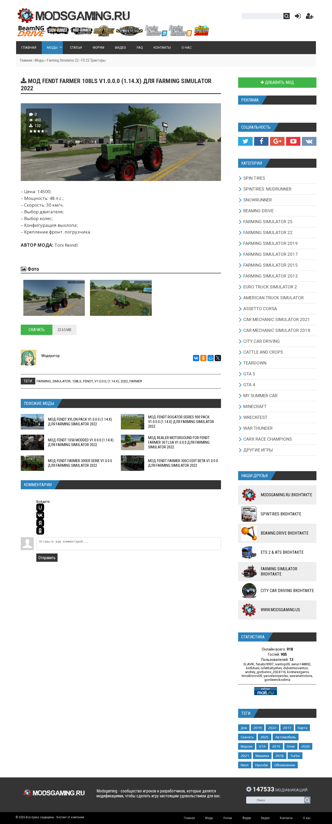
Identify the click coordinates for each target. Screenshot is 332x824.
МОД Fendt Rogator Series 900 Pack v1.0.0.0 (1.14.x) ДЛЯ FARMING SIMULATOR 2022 (181, 422)
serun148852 (300, 664)
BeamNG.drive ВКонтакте (284, 533)
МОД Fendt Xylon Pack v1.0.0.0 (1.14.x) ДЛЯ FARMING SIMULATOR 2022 (80, 421)
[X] (218, 358)
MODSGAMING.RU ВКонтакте (286, 494)
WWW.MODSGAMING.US (280, 609)
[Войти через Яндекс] (40, 523)
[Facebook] (261, 141)
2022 (124, 381)
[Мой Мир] (211, 358)
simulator (61, 381)
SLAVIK (248, 664)
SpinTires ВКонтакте (281, 514)
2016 (279, 756)
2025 (264, 737)
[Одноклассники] (203, 358)
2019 (257, 728)
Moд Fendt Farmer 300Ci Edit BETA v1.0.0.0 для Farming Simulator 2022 (183, 463)
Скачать (37, 329)
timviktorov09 (252, 676)
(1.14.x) (113, 381)
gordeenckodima (277, 680)
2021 (245, 756)
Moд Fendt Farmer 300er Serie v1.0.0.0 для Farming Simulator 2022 (80, 463)
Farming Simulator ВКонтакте (279, 571)
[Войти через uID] (40, 507)
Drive (291, 746)
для (244, 728)
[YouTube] (293, 141)
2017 (287, 728)
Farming (44, 381)
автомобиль (285, 737)
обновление (284, 765)
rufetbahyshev (271, 668)
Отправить (47, 557)
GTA (262, 746)
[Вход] (297, 17)
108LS (76, 381)
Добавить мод (279, 82)
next (245, 765)
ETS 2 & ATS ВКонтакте (282, 552)
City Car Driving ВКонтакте (287, 590)
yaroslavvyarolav (276, 676)
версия (246, 746)
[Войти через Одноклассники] (40, 531)
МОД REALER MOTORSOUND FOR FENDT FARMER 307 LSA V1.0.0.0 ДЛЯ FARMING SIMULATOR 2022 (179, 442)
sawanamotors (300, 676)
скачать (247, 737)
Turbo (295, 756)
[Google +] (277, 141)
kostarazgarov (298, 672)
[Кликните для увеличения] (54, 298)
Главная (26, 60)
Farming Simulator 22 (63, 60)
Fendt (88, 381)
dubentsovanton (295, 668)
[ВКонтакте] (196, 358)
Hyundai (261, 765)
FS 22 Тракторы (93, 60)
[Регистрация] (310, 17)
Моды (39, 60)
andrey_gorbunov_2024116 (265, 672)
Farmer (135, 381)
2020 (305, 746)
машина (262, 756)
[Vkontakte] (309, 141)
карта (302, 728)
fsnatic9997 (264, 664)
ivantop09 (282, 664)
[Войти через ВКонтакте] (40, 515)
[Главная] (113, 34)
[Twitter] (245, 141)
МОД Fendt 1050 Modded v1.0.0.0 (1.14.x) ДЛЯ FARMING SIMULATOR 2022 (81, 442)
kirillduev (252, 668)
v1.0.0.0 (100, 381)
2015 (276, 746)
